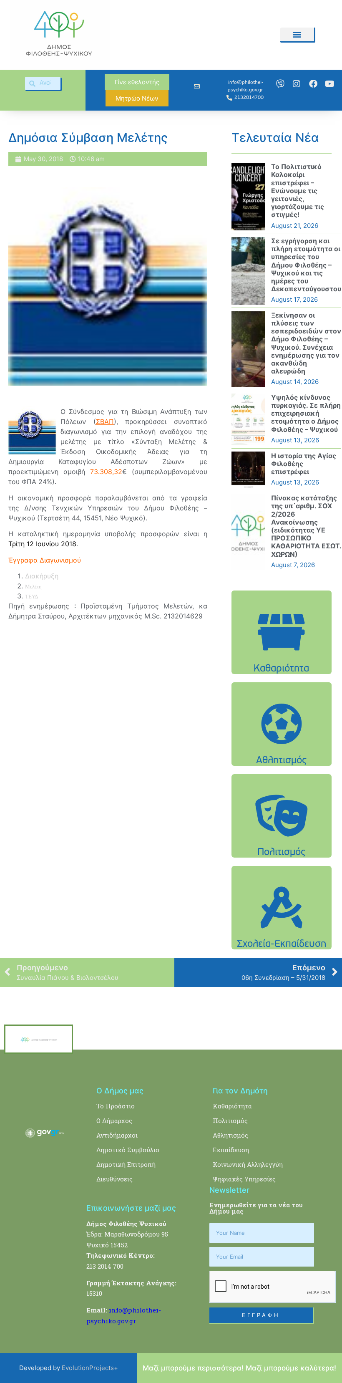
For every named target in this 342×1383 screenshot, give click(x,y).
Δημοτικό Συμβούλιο (127, 1150)
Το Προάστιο (115, 1106)
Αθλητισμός (230, 1135)
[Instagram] (297, 84)
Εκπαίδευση (231, 1150)
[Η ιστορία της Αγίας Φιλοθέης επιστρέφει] (248, 469)
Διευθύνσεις (114, 1179)
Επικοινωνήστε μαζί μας (131, 1208)
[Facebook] (313, 84)
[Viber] (280, 84)
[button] (297, 34)
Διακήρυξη (41, 576)
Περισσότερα (281, 669)
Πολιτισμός (230, 1120)
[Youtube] (329, 84)
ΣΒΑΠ (105, 421)
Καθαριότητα (232, 1106)
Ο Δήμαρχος (114, 1120)
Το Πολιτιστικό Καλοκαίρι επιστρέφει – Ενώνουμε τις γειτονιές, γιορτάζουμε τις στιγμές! (297, 190)
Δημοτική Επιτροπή (126, 1164)
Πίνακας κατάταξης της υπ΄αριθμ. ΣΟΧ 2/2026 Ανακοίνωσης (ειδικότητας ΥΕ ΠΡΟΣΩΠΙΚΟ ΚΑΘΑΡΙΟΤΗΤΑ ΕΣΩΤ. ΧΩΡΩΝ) (306, 526)
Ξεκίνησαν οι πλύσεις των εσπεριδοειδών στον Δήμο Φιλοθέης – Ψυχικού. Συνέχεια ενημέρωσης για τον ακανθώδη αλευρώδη (306, 343)
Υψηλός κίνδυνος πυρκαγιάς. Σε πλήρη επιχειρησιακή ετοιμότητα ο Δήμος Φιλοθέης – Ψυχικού (306, 413)
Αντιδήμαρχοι (117, 1135)
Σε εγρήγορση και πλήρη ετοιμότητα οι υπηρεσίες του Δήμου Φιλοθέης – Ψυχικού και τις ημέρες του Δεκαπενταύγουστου (306, 265)
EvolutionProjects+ (90, 1368)
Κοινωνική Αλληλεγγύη (248, 1164)
